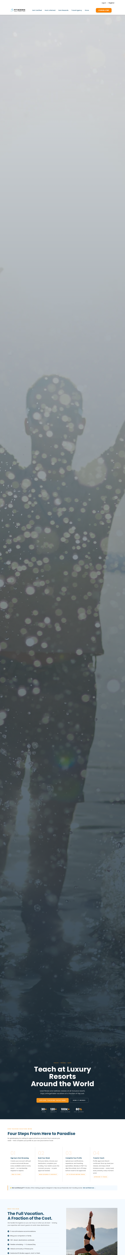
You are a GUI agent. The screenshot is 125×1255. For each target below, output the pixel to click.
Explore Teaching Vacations (52, 1100)
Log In (104, 3)
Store (87, 10)
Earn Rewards (63, 10)
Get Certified (37, 10)
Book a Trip (104, 10)
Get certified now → (89, 1188)
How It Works (79, 1100)
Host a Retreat (50, 10)
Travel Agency (76, 10)
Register (111, 3)
